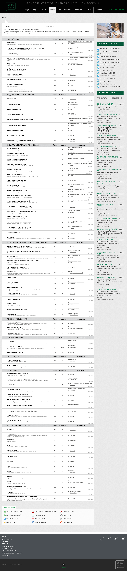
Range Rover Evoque (14, 109)
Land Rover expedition (9, 550)
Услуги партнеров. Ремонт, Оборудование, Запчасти (27, 242)
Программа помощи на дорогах (12, 553)
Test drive (10, 237)
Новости (5, 541)
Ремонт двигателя (13, 293)
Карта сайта (6, 555)
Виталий (72, 125)
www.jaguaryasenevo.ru (104, 122)
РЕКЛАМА (89, 10)
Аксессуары (11, 314)
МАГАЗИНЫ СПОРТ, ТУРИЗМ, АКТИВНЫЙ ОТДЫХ (22, 411)
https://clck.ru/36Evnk (107, 76)
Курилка (10, 492)
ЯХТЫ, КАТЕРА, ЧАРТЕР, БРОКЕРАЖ (17, 374)
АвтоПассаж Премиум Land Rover (19, 222)
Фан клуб (10, 461)
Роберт (72, 222)
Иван (71, 109)
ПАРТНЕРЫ (67, 10)
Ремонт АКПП (11, 304)
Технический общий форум (17, 319)
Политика (10, 440)
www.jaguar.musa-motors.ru (106, 112)
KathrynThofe (73, 59)
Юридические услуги (14, 287)
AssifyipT (72, 207)
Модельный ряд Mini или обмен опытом (21, 141)
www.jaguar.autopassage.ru (106, 191)
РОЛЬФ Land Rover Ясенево (16, 180)
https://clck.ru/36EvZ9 (107, 73)
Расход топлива (105, 81)
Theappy (72, 461)
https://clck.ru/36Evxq (107, 65)
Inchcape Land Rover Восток (17, 159)
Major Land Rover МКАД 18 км (17, 217)
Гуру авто (10, 341)
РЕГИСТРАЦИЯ (119, 10)
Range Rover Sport (13, 104)
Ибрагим (72, 238)
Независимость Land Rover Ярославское (21, 211)
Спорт (9, 445)
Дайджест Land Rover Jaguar (17, 69)
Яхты (9, 482)
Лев (71, 54)
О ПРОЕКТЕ (78, 10)
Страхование (11, 272)
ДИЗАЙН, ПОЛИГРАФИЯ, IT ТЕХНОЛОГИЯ (19, 406)
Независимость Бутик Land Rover (19, 227)
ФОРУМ (52, 10)
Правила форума (9, 507)
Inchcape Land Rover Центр (16, 164)
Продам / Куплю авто (14, 360)
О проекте (5, 544)
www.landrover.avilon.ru (104, 274)
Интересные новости (15, 338)
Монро (71, 149)
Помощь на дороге (13, 333)
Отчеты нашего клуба (14, 74)
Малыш (72, 212)
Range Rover (11, 99)
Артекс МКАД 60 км (13, 185)
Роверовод (73, 90)
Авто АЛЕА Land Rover (14, 175)
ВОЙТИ (111, 10)
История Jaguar (7, 548)
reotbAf (72, 135)
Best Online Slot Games (108, 57)
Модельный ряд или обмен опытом (20, 95)
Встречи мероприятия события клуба (20, 58)
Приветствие (11, 43)
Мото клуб (10, 429)
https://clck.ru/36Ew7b (107, 78)
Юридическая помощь (15, 352)
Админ (71, 85)
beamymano (73, 233)
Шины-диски (11, 277)
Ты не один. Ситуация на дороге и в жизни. (22, 496)
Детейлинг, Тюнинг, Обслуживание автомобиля (23, 251)
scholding (72, 267)
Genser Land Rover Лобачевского (19, 196)
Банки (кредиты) (12, 282)
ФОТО (59, 10)
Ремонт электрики (13, 299)
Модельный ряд (7, 539)
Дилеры (4, 537)
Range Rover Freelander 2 (16, 125)
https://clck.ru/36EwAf (107, 68)
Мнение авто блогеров (15, 85)
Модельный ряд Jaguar (15, 135)
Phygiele (72, 278)
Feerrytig (72, 400)
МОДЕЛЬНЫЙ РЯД (30, 10)
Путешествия (11, 434)
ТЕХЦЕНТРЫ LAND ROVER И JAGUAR (18, 246)
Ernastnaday (73, 99)
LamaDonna (73, 43)
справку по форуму (42, 31)
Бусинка (72, 228)
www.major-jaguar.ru (103, 133)
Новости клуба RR (13, 53)
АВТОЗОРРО (99, 10)
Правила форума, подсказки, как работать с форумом (25, 48)
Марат (71, 48)
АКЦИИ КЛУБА (11, 64)
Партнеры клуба (13, 370)
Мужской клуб (12, 450)
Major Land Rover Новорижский (18, 201)
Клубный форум (13, 39)
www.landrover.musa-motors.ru (107, 216)
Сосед (71, 69)
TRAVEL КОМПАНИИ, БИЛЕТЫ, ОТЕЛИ (18, 399)
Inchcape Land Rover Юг (15, 154)
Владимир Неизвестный (76, 64)
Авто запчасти (12, 256)
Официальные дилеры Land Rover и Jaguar (23, 145)
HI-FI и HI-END (11, 385)
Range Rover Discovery (15, 114)
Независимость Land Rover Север (19, 206)
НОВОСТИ (44, 10)
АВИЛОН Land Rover (14, 169)
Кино (9, 466)
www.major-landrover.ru (104, 166)
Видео (9, 476)
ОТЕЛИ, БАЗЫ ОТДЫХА (14, 420)
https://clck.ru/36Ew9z (107, 70)
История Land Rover (8, 546)
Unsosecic (72, 294)
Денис (71, 165)
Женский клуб (12, 456)
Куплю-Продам (13, 356)
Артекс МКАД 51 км (13, 148)
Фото (9, 471)
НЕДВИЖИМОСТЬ (12, 415)
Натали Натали (74, 104)
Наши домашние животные (16, 486)
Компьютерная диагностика (17, 309)
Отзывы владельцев (14, 322)
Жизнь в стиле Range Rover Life (18, 426)
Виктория (72, 283)
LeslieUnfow (73, 347)
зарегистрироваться (84, 31)
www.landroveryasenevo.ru (105, 143)
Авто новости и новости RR (16, 79)
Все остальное (12, 365)
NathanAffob (73, 492)
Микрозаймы (104, 54)
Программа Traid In (13, 232)
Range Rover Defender (15, 130)
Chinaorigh (73, 252)
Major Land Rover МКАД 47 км (17, 190)
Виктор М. (72, 309)
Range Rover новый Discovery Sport (20, 120)
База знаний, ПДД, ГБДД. (15, 328)
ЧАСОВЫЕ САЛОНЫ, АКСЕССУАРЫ (17, 394)
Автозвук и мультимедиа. (16, 267)
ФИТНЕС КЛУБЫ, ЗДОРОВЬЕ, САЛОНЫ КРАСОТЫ (22, 379)
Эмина (71, 405)
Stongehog (73, 180)
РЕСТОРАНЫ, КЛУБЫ (13, 389)
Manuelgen (73, 75)
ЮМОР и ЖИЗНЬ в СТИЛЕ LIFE (16, 90)
